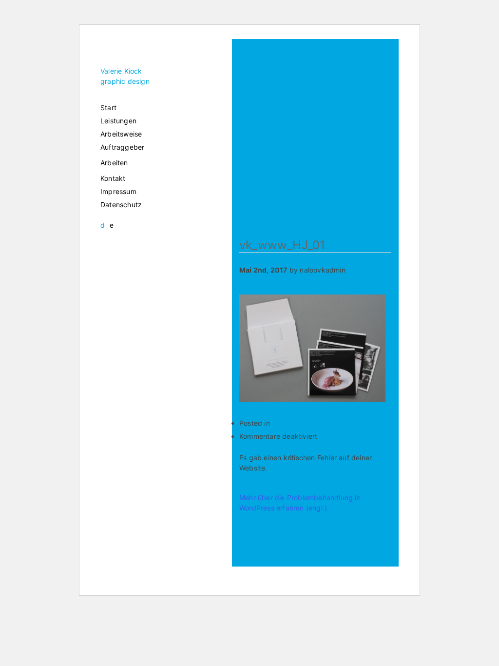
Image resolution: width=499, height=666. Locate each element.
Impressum (118, 191)
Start (108, 107)
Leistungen (118, 121)
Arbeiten (114, 162)
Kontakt (112, 178)
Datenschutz (121, 204)
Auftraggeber (122, 147)
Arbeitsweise (121, 134)
